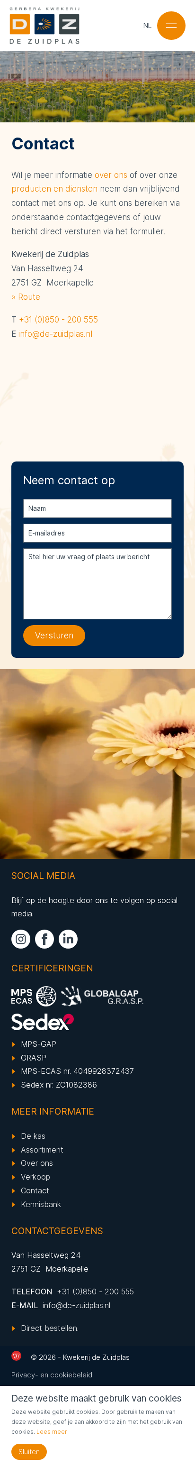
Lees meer (51, 1431)
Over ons (37, 1163)
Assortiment (42, 1149)
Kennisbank (41, 1204)
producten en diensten (54, 189)
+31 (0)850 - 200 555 (58, 319)
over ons (111, 175)
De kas (33, 1136)
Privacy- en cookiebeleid (51, 1374)
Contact (35, 1190)
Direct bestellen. (50, 1328)
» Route (25, 297)
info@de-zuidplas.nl (55, 334)
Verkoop (35, 1176)
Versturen (54, 635)
